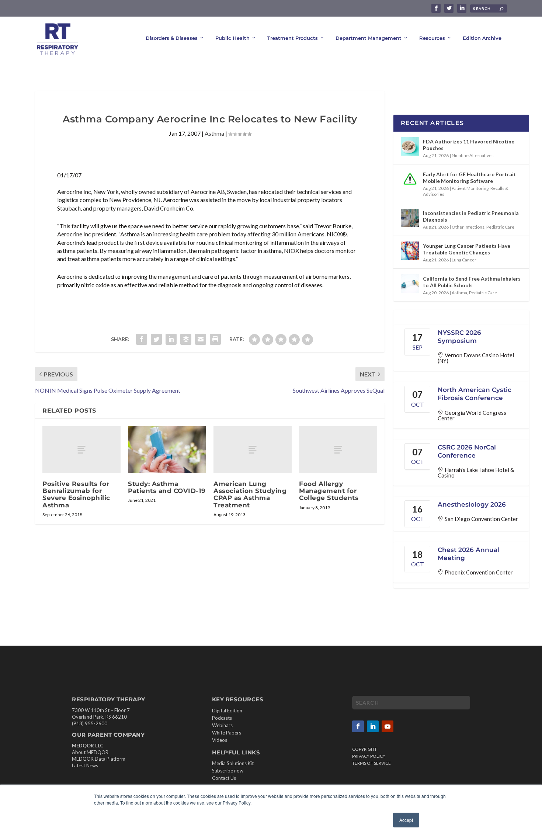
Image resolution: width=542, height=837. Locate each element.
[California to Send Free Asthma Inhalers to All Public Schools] (410, 283)
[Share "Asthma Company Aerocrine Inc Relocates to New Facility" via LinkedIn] (171, 339)
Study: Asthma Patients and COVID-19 (167, 487)
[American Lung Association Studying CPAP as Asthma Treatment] (252, 449)
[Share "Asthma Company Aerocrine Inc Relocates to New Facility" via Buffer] (185, 339)
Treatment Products (292, 38)
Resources (432, 38)
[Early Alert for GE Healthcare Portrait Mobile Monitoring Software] (410, 179)
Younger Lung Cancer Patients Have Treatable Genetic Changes (466, 249)
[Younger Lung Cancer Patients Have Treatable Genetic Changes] (410, 251)
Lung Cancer (464, 260)
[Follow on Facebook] (358, 726)
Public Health (232, 38)
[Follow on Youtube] (387, 726)
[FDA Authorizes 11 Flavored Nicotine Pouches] (410, 146)
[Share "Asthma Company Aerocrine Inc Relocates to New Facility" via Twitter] (156, 339)
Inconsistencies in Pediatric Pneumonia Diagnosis (471, 216)
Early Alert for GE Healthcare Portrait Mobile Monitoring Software (469, 177)
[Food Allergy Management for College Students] (338, 449)
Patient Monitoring (470, 188)
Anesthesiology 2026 (472, 504)
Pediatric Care (500, 227)
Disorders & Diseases (172, 38)
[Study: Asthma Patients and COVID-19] (167, 449)
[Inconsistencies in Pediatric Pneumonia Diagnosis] (410, 218)
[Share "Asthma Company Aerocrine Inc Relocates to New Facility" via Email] (200, 339)
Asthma (214, 133)
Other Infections (468, 227)
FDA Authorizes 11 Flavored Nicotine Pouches (468, 144)
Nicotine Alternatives (473, 155)
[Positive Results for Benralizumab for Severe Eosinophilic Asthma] (81, 449)
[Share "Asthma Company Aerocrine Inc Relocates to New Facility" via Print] (215, 339)
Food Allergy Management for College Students (328, 490)
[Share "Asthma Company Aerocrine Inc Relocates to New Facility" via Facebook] (141, 339)
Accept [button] (406, 820)
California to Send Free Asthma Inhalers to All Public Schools (472, 281)
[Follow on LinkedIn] (373, 726)
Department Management (369, 38)
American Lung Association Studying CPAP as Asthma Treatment (249, 494)
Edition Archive (482, 38)
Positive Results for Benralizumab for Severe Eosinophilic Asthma (76, 494)
